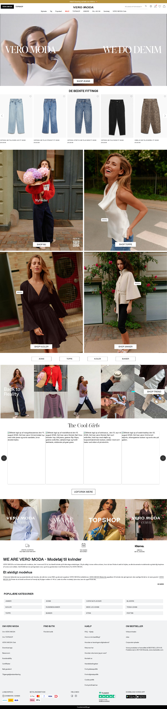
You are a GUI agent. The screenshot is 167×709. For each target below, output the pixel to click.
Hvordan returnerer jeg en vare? (96, 653)
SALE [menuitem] (67, 11)
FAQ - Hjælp (89, 632)
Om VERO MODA (10, 626)
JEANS (48, 601)
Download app (7, 648)
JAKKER (8, 601)
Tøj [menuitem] (51, 11)
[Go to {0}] (83, 50)
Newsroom (6, 653)
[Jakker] (125, 327)
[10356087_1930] (41, 277)
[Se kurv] (164, 6)
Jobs (127, 637)
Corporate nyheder (132, 642)
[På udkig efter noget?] (146, 6)
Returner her (89, 648)
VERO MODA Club (9, 642)
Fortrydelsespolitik (91, 669)
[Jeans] (41, 359)
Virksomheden (131, 632)
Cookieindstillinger (83, 707)
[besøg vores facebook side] (72, 696)
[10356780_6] (125, 175)
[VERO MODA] (83, 8)
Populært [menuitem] (58, 11)
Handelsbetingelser (91, 664)
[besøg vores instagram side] (76, 696)
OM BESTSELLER (134, 626)
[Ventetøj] (21, 519)
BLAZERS (130, 601)
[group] (16, 120)
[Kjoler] (41, 327)
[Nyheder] (41, 200)
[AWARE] (63, 519)
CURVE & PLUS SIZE (94, 601)
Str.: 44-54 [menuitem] (96, 11)
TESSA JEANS (132, 607)
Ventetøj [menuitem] (106, 11)
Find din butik (48, 632)
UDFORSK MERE (83, 491)
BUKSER (49, 613)
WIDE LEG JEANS (92, 607)
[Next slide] (165, 116)
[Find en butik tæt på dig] (151, 7)
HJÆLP (88, 626)
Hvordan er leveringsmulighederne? (97, 642)
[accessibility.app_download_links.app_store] (141, 698)
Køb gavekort (7, 669)
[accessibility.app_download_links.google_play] (131, 698)
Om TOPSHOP (7, 637)
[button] (16, 116)
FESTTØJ (130, 613)
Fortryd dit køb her (91, 685)
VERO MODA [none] (7, 6)
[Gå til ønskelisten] (160, 7)
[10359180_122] (125, 277)
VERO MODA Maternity (97, 577)
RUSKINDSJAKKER (53, 607)
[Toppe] (125, 225)
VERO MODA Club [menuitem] (119, 11)
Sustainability (7, 658)
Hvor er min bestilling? (92, 637)
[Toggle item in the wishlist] (30, 96)
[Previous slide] (2, 116)
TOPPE (8, 613)
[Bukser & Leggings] (125, 359)
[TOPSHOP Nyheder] (104, 519)
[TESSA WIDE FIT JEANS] (83, 392)
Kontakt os (88, 658)
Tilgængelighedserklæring (11, 674)
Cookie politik (89, 680)
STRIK (88, 613)
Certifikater (6, 664)
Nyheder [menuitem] (44, 11)
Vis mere (160, 584)
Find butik (49, 626)
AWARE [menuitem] (86, 11)
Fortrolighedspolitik (91, 674)
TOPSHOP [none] (19, 6)
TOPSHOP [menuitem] (76, 11)
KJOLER (8, 607)
